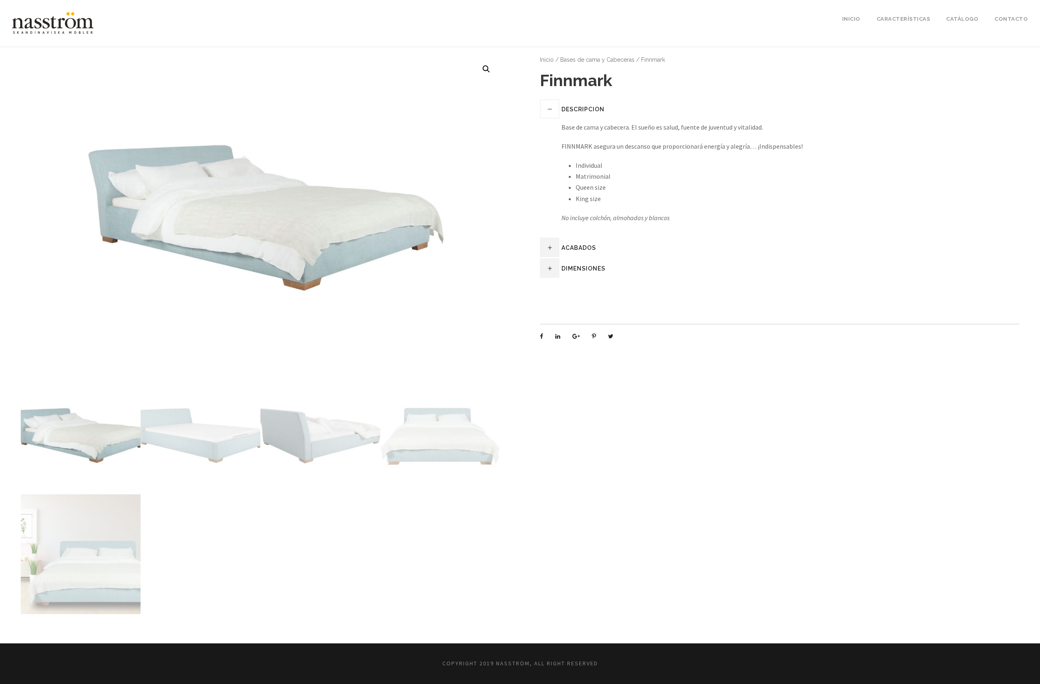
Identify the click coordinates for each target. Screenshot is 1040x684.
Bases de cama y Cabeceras (597, 59)
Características (903, 19)
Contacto (1011, 19)
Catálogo (962, 19)
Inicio (851, 19)
